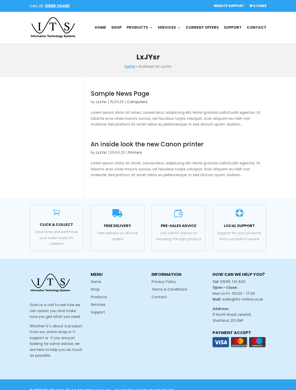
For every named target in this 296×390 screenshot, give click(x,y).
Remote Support (229, 6)
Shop (116, 27)
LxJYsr (101, 101)
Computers (137, 101)
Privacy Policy (163, 281)
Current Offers (202, 27)
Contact (256, 27)
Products (137, 27)
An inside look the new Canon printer (147, 144)
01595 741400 (57, 5)
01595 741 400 (232, 281)
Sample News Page (120, 93)
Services (167, 27)
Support (233, 27)
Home (100, 27)
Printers (135, 152)
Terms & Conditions (169, 289)
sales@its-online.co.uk (242, 299)
